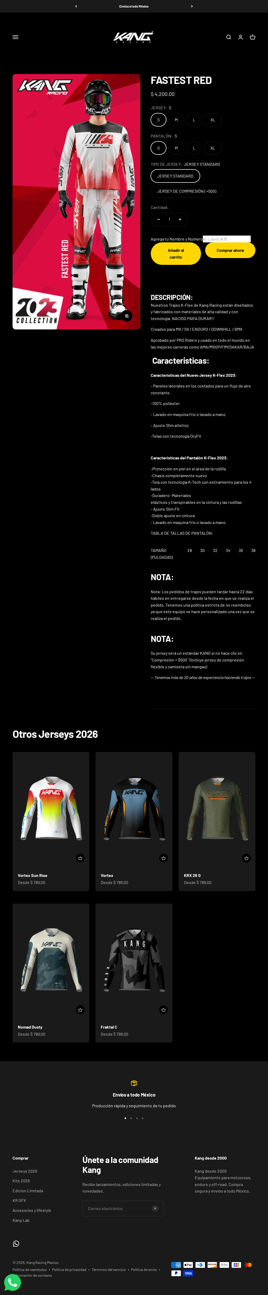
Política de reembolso (30, 1269)
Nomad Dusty (30, 1026)
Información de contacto (32, 1275)
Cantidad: (160, 207)
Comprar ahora (230, 250)
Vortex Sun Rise (32, 875)
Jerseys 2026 (25, 1170)
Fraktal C (109, 1026)
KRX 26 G (192, 875)
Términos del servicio (109, 1269)
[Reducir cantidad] (158, 219)
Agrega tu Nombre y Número (177, 238)
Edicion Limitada (28, 1190)
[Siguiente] (192, 6)
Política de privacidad (69, 1269)
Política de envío (144, 1269)
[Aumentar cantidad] (180, 219)
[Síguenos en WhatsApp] (16, 1243)
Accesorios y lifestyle (32, 1210)
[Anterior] (76, 6)
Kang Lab (21, 1220)
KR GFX (19, 1200)
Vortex (107, 875)
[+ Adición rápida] (80, 858)
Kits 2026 (21, 1180)
